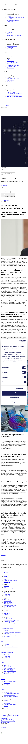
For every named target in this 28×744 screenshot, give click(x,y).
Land (2, 174)
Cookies (6, 706)
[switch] (24, 372)
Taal (2, 188)
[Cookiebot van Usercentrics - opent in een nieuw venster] (19, 341)
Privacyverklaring (8, 701)
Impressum (6, 700)
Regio (2, 169)
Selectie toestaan (14, 397)
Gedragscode (7, 703)
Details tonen (19, 388)
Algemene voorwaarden (10, 704)
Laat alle (14, 393)
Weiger (14, 402)
